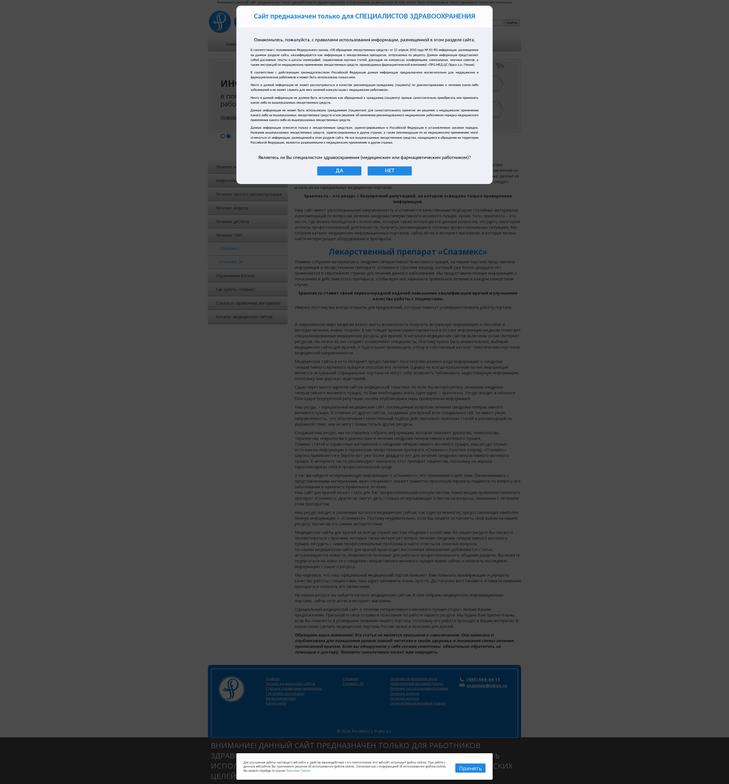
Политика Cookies (298, 771)
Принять (470, 768)
